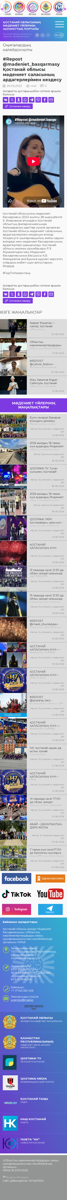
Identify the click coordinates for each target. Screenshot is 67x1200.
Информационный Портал (37, 1080)
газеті (34, 1100)
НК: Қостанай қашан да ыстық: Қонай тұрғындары (45, 751)
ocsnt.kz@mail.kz (22, 1000)
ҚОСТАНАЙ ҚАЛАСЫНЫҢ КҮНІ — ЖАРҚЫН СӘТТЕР (45, 649)
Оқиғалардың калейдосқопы (17, 47)
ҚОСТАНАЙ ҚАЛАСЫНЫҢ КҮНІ (43, 546)
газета (33, 1120)
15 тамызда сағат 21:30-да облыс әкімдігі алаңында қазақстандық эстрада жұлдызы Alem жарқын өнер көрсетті (46, 598)
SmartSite (36, 1180)
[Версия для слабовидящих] (48, 35)
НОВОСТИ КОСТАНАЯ (32, 1141)
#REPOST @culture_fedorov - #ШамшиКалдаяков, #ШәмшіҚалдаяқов (43, 363)
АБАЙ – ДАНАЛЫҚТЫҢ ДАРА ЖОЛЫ (46, 826)
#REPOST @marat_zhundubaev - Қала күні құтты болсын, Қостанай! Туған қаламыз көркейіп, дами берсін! (46, 623)
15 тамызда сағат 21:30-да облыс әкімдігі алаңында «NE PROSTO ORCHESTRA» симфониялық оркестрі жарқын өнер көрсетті (46, 573)
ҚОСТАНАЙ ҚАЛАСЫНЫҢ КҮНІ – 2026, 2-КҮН (44, 674)
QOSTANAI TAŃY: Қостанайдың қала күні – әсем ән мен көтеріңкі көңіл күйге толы (46, 522)
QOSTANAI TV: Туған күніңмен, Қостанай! (43, 470)
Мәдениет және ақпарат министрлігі (36, 1042)
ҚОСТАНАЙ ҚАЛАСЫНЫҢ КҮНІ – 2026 (44, 776)
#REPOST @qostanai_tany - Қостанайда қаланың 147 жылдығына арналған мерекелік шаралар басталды (46, 700)
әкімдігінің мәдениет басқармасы (41, 1019)
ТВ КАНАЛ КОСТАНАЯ (32, 1060)
